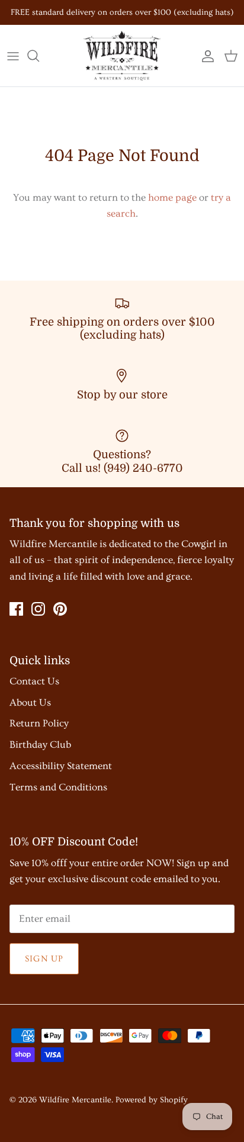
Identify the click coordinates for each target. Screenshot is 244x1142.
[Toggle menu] (13, 56)
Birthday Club (40, 744)
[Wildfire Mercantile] (122, 56)
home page (172, 197)
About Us (30, 702)
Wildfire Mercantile (75, 1100)
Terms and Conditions (58, 787)
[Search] (39, 56)
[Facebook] (16, 609)
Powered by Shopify (151, 1100)
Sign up (44, 959)
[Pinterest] (60, 609)
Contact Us (34, 681)
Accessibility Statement (60, 765)
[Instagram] (38, 609)
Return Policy (39, 723)
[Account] (205, 56)
